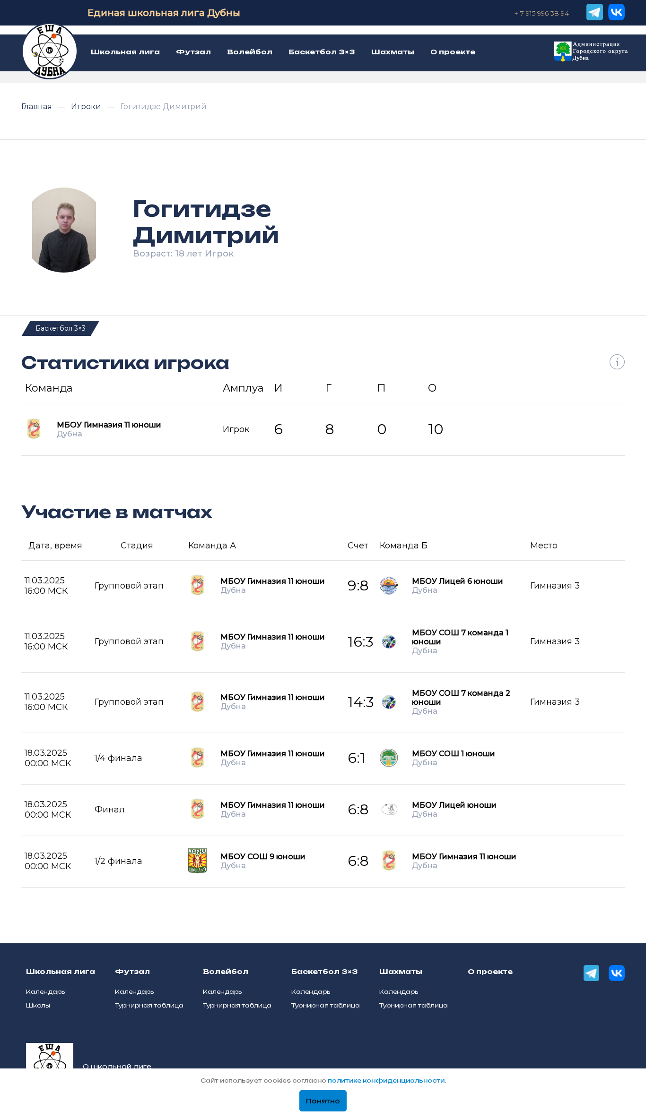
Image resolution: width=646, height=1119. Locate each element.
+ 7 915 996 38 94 (541, 13)
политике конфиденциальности (386, 1080)
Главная (37, 106)
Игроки (87, 106)
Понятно (323, 1101)
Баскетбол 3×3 (60, 328)
